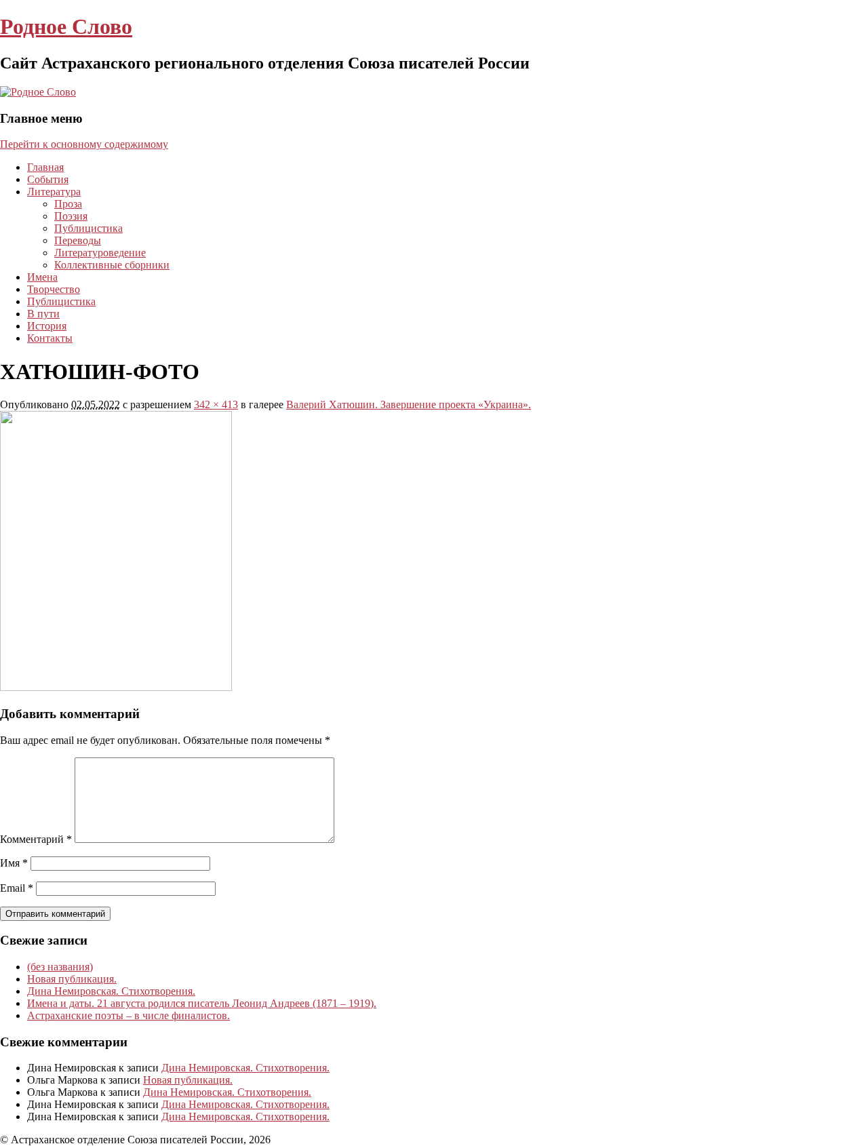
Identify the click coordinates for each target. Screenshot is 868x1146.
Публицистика (88, 228)
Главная (45, 167)
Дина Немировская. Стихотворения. (111, 991)
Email (16, 888)
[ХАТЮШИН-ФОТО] (116, 687)
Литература (54, 191)
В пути (43, 313)
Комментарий (36, 839)
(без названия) (60, 966)
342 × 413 (216, 404)
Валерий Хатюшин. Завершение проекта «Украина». (408, 404)
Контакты (50, 338)
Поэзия (70, 216)
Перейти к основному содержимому (84, 144)
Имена (42, 277)
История (46, 326)
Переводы (77, 240)
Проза (68, 204)
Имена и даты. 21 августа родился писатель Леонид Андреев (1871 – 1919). (201, 1003)
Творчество (53, 289)
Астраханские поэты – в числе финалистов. (128, 1015)
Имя (14, 863)
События (47, 179)
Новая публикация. (72, 979)
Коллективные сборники (112, 265)
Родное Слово (66, 26)
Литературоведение (100, 252)
